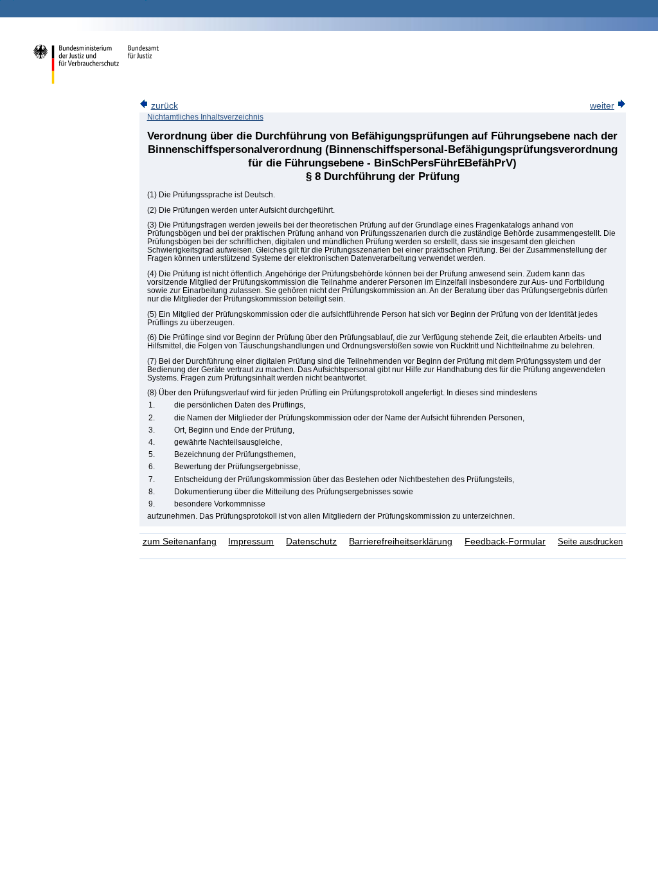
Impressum (251, 541)
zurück (164, 106)
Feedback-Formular (505, 541)
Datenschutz (311, 541)
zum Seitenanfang (180, 541)
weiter (602, 106)
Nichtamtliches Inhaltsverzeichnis (205, 116)
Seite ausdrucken (590, 541)
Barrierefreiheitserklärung (400, 541)
